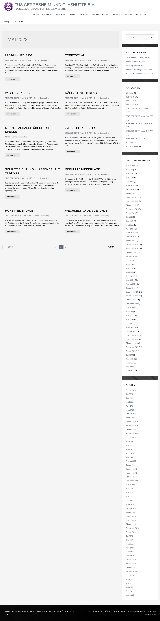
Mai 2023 (129, 319)
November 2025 (132, 201)
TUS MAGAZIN (132, 146)
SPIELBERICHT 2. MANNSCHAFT (78, 60)
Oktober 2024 (131, 252)
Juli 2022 (129, 355)
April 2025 (130, 229)
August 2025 (131, 213)
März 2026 (130, 185)
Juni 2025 (129, 221)
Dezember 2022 (132, 335)
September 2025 (132, 209)
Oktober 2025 (131, 205)
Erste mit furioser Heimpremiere (138, 58)
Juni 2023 (129, 316)
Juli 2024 (129, 264)
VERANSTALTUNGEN (136, 611)
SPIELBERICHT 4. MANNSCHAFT (78, 98)
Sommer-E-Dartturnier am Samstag (139, 74)
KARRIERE (97, 611)
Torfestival (75, 55)
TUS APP (129, 142)
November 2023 (132, 296)
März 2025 (130, 233)
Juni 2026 (129, 174)
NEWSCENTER (119, 611)
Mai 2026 (129, 178)
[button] (145, 14)
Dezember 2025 (132, 197)
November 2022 (132, 339)
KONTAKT (152, 611)
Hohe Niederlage (19, 210)
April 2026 (130, 182)
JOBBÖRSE (131, 97)
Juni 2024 (129, 268)
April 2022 (130, 367)
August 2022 (131, 351)
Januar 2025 (130, 241)
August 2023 (131, 308)
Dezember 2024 (132, 245)
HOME (88, 611)
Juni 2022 (129, 359)
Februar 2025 (131, 237)
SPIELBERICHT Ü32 (134, 138)
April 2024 (130, 276)
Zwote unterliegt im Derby (135, 62)
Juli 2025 (129, 217)
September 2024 (132, 256)
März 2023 (130, 327)
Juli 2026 (129, 170)
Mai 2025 (129, 225)
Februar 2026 (131, 189)
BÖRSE (108, 611)
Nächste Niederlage (82, 92)
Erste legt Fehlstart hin (134, 66)
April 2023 (130, 323)
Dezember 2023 (132, 292)
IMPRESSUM (150, 615)
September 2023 (132, 304)
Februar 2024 (131, 284)
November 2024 (132, 248)
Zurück (9, 247)
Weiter (112, 247)
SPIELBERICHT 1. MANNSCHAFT (18, 60)
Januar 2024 (130, 288)
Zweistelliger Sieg (80, 127)
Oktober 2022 (131, 343)
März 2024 (130, 280)
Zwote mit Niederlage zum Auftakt (139, 70)
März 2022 (130, 371)
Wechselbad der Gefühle (86, 210)
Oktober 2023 (131, 300)
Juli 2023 (129, 312)
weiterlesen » (12, 78)
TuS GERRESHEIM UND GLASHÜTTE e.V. (55, 4)
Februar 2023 (131, 331)
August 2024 (131, 260)
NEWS (7, 137)
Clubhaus (129, 93)
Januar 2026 (130, 193)
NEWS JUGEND (132, 105)
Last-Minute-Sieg (18, 55)
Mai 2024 (129, 272)
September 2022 (132, 347)
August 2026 (131, 166)
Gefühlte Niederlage (82, 169)
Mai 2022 (129, 363)
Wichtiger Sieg (17, 92)
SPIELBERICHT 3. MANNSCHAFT (18, 98)
